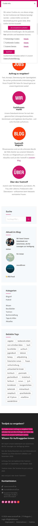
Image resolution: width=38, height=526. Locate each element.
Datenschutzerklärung (11, 59)
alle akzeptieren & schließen (19, 28)
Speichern (9, 52)
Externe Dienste (10, 46)
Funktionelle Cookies (12, 43)
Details (26, 39)
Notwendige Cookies (12, 39)
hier (4, 34)
